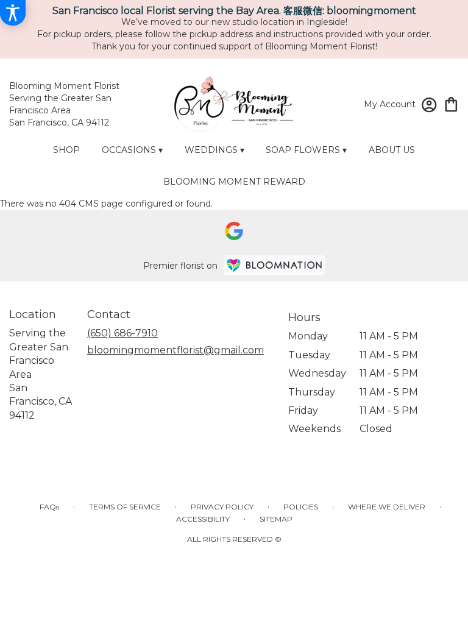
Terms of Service (125, 506)
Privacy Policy (222, 506)
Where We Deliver (386, 506)
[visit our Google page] (234, 231)
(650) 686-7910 (122, 333)
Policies (300, 506)
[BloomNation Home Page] (274, 265)
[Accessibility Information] (13, 13)
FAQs (49, 506)
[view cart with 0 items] (451, 103)
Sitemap (276, 518)
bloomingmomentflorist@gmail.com (175, 350)
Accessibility (203, 518)
